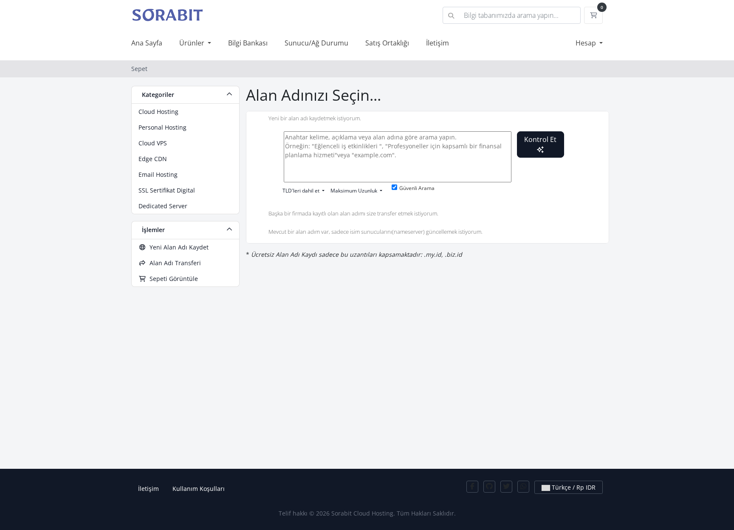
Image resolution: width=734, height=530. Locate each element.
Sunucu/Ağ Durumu (316, 43)
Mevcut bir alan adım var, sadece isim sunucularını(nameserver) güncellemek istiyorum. (375, 232)
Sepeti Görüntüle (172, 279)
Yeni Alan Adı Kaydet (177, 247)
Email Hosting (158, 174)
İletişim (437, 43)
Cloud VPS (152, 143)
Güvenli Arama (417, 188)
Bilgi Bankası (248, 43)
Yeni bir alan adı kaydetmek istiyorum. (314, 118)
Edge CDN (152, 159)
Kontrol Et (540, 139)
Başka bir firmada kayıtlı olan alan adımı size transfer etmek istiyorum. (353, 213)
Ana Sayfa (146, 43)
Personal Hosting (162, 127)
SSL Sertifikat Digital (166, 190)
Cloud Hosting (158, 112)
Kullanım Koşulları (198, 489)
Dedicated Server (162, 206)
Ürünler (192, 43)
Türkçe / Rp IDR (573, 487)
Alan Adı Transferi (173, 263)
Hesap (587, 43)
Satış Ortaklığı (387, 43)
